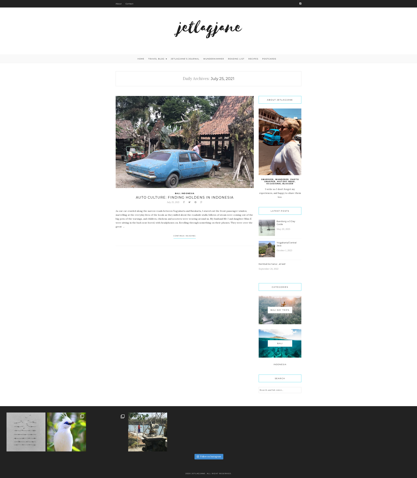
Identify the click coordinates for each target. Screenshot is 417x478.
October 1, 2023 (284, 250)
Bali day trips (280, 310)
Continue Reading (184, 236)
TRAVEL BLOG (156, 59)
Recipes (253, 59)
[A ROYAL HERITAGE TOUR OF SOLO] (107, 432)
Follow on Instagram (210, 456)
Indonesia (187, 193)
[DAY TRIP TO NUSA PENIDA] (66, 432)
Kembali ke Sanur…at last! (272, 264)
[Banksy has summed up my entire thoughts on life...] (26, 432)
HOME (140, 59)
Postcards (269, 59)
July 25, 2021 (173, 202)
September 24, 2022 (268, 268)
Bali (177, 193)
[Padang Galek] (147, 432)
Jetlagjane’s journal (185, 59)
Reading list (236, 59)
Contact (129, 4)
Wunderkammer (213, 59)
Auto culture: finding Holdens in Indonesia (185, 197)
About (119, 4)
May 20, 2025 (283, 229)
